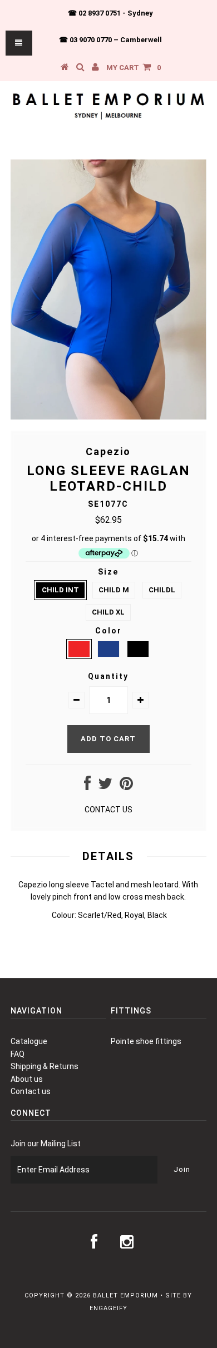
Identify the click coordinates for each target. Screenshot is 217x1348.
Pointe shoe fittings (146, 1041)
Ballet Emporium (125, 1295)
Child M (113, 590)
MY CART (133, 67)
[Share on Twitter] (105, 786)
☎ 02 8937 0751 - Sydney (110, 13)
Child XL (108, 612)
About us (27, 1079)
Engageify (108, 1308)
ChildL (162, 590)
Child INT (60, 590)
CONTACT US (108, 809)
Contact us (31, 1091)
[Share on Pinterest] (126, 786)
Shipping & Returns (44, 1066)
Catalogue (29, 1041)
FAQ (17, 1054)
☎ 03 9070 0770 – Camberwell (110, 40)
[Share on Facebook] (87, 786)
